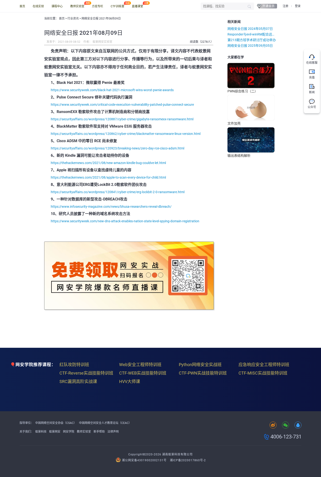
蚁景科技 (41, 431)
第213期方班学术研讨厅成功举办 (251, 40)
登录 (298, 6)
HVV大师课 (129, 381)
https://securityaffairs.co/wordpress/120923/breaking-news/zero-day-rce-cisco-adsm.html (117, 148)
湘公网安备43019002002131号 (144, 460)
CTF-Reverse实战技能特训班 (86, 373)
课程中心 (57, 6)
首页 (22, 6)
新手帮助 (99, 431)
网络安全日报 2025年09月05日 (250, 45)
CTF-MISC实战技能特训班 (263, 373)
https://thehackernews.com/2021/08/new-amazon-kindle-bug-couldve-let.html (108, 163)
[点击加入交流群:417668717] (297, 425)
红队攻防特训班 (74, 364)
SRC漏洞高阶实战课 (78, 381)
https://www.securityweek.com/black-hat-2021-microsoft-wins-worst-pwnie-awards (112, 90)
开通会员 (268, 6)
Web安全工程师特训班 (140, 364)
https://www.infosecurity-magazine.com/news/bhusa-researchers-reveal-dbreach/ (111, 206)
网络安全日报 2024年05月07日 (250, 28)
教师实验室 (77, 6)
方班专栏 (97, 6)
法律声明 (113, 431)
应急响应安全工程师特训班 (264, 364)
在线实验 (38, 6)
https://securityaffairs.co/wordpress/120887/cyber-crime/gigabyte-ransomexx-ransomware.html (122, 119)
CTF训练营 (117, 6)
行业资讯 (73, 18)
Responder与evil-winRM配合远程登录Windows (252, 34)
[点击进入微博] (273, 425)
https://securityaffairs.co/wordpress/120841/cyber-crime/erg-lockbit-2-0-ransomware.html (117, 192)
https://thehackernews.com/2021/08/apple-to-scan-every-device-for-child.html (108, 177)
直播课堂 (137, 6)
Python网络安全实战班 (200, 364)
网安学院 (68, 431)
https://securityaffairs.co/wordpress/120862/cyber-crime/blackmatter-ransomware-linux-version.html (125, 134)
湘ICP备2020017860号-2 (188, 460)
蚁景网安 (54, 431)
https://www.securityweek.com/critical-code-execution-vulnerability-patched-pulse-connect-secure (122, 104)
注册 (285, 6)
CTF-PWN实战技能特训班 (203, 373)
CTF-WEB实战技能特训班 (142, 373)
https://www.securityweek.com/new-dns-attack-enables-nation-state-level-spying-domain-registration (125, 221)
